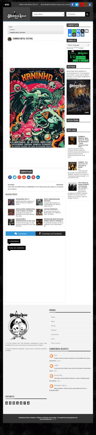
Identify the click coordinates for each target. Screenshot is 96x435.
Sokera (12, 29)
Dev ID (54, 419)
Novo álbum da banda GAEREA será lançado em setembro (83, 185)
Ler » (59, 361)
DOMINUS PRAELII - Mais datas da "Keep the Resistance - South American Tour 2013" (83, 142)
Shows (53, 326)
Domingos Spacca (60, 385)
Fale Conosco (55, 343)
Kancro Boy (58, 375)
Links (53, 339)
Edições (54, 330)
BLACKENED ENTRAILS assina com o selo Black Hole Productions (55, 4)
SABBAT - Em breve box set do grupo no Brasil (83, 164)
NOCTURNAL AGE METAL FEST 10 (19, 4)
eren (55, 355)
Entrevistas (55, 334)
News (53, 321)
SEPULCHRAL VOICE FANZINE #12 (76, 71)
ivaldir (56, 365)
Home (53, 317)
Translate (80, 48)
